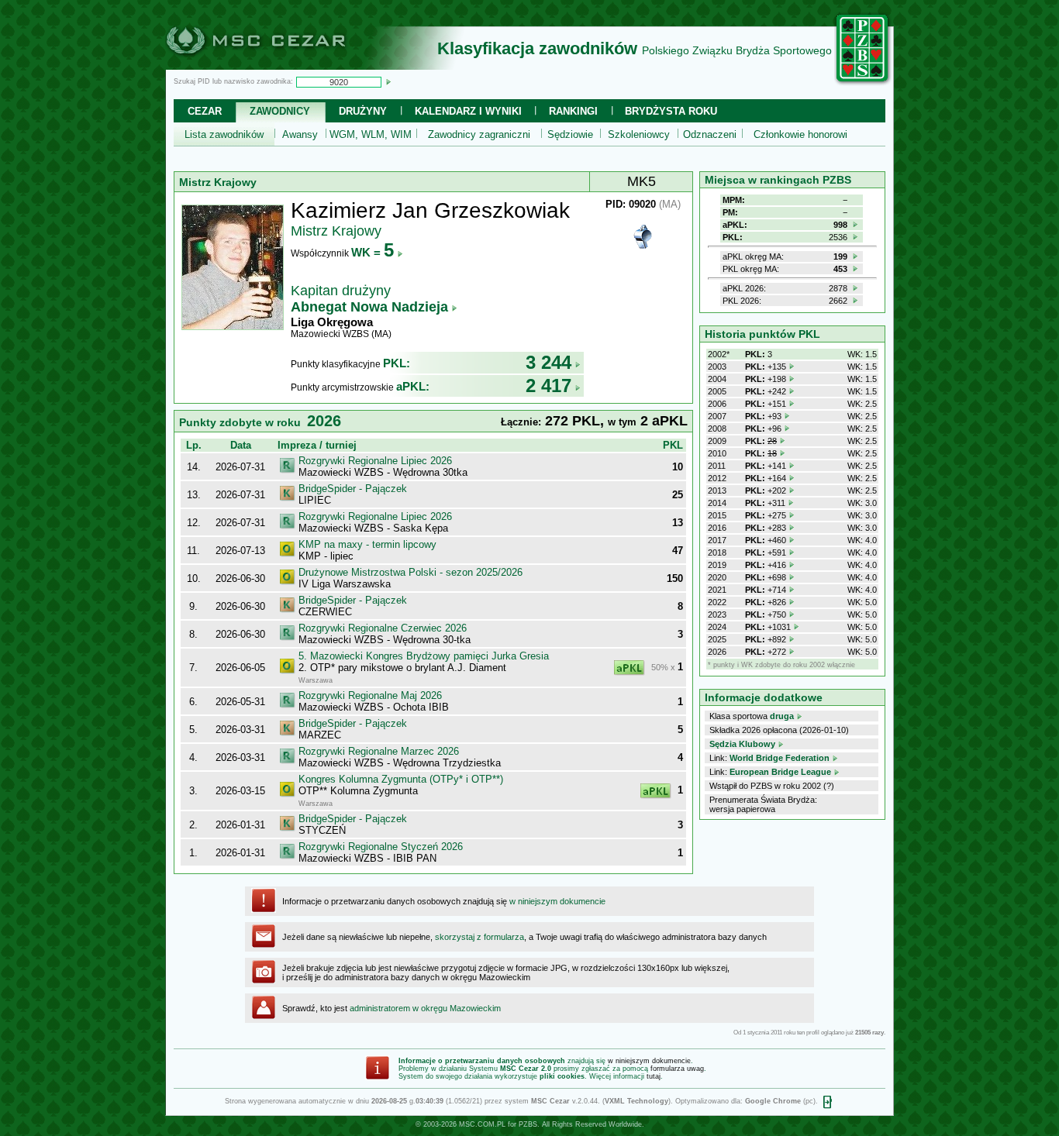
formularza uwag (677, 1068)
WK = (372, 252)
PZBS (528, 1124)
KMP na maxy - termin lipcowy (367, 544)
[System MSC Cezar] (281, 65)
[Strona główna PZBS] (863, 83)
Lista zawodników (224, 134)
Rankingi (573, 111)
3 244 (548, 362)
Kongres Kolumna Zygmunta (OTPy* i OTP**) (400, 779)
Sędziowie (570, 134)
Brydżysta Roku (671, 111)
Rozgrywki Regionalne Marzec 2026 (378, 751)
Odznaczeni (709, 134)
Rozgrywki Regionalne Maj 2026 (370, 695)
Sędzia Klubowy (742, 744)
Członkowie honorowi (800, 134)
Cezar (205, 111)
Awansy (300, 134)
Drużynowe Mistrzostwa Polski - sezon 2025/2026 (410, 572)
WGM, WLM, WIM (370, 134)
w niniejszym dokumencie (557, 901)
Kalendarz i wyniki (468, 111)
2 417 (548, 385)
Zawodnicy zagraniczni (479, 134)
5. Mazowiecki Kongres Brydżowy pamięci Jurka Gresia (423, 656)
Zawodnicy (280, 111)
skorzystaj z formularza (479, 937)
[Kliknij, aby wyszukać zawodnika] (388, 81)
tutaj (654, 1076)
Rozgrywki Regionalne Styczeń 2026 (380, 846)
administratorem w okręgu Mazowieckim (425, 1008)
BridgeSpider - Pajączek (352, 488)
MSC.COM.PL (482, 1124)
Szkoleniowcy (639, 134)
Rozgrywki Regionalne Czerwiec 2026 (382, 628)
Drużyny (363, 111)
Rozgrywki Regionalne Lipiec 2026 (375, 460)
